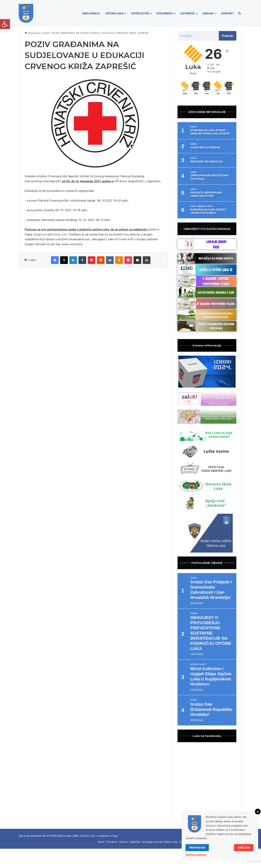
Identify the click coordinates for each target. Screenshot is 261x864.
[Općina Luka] (26, 13)
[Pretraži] (239, 13)
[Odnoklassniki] (119, 260)
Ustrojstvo (140, 13)
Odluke (123, 841)
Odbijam (244, 847)
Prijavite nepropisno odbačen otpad (206, 194)
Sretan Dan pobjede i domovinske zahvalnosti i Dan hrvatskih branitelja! (211, 590)
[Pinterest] (91, 260)
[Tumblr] (82, 260)
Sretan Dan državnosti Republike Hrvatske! (211, 709)
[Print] (146, 260)
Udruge (208, 13)
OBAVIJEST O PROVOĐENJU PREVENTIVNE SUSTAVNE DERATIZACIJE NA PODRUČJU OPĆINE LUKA (210, 633)
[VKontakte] (110, 260)
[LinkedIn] (73, 260)
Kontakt (227, 13)
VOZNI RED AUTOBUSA (205, 147)
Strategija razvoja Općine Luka (160, 841)
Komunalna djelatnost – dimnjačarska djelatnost (210, 132)
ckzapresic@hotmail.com (50, 234)
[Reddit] (101, 260)
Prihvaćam (197, 847)
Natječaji (135, 841)
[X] (64, 260)
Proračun (112, 841)
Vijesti (46, 32)
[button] (5, 24)
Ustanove (187, 13)
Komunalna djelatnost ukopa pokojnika (208, 211)
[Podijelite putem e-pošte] (137, 260)
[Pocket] (128, 260)
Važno (193, 127)
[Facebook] (55, 260)
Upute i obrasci (197, 206)
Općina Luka (114, 13)
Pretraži (227, 36)
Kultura (194, 664)
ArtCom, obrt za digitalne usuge (99, 835)
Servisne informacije (206, 161)
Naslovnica (91, 13)
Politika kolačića (196, 854)
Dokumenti (164, 13)
